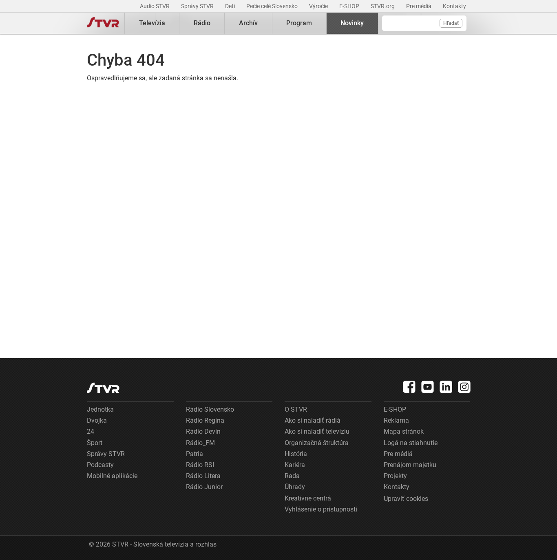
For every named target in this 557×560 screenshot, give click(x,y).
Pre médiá (419, 6)
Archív (248, 23)
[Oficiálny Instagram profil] (464, 387)
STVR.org (383, 6)
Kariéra (295, 465)
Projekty (395, 476)
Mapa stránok (404, 431)
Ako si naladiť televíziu (317, 431)
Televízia (152, 23)
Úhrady (295, 487)
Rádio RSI (200, 465)
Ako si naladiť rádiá (312, 420)
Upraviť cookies (406, 499)
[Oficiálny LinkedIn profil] (446, 387)
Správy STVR (198, 6)
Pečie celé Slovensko (272, 6)
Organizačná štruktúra (317, 443)
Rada (292, 476)
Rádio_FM (200, 443)
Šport (94, 443)
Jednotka (100, 409)
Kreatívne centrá (308, 498)
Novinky (352, 23)
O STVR (296, 409)
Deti (230, 6)
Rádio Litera (203, 476)
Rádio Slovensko (210, 409)
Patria (194, 454)
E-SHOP (349, 6)
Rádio (202, 23)
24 (90, 431)
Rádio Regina (205, 420)
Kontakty (454, 6)
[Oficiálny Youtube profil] (428, 387)
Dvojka (97, 420)
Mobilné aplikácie (112, 476)
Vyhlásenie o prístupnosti (321, 509)
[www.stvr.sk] (103, 387)
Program (299, 23)
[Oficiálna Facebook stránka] (409, 387)
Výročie (319, 6)
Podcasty (100, 465)
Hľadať (451, 23)
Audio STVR (155, 6)
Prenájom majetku (410, 465)
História (296, 454)
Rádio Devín (203, 431)
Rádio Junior (204, 487)
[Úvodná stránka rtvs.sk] (103, 23)
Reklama (396, 420)
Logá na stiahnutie (411, 443)
